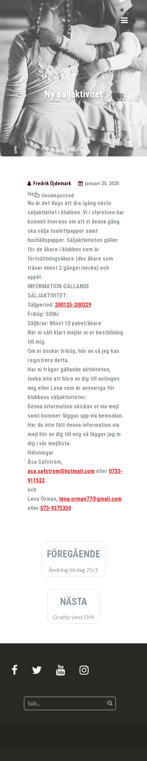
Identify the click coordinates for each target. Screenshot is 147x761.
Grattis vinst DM (73, 608)
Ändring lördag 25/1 (73, 560)
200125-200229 (73, 304)
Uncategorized (57, 195)
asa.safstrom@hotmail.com (61, 471)
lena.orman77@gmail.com (90, 498)
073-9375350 (55, 508)
